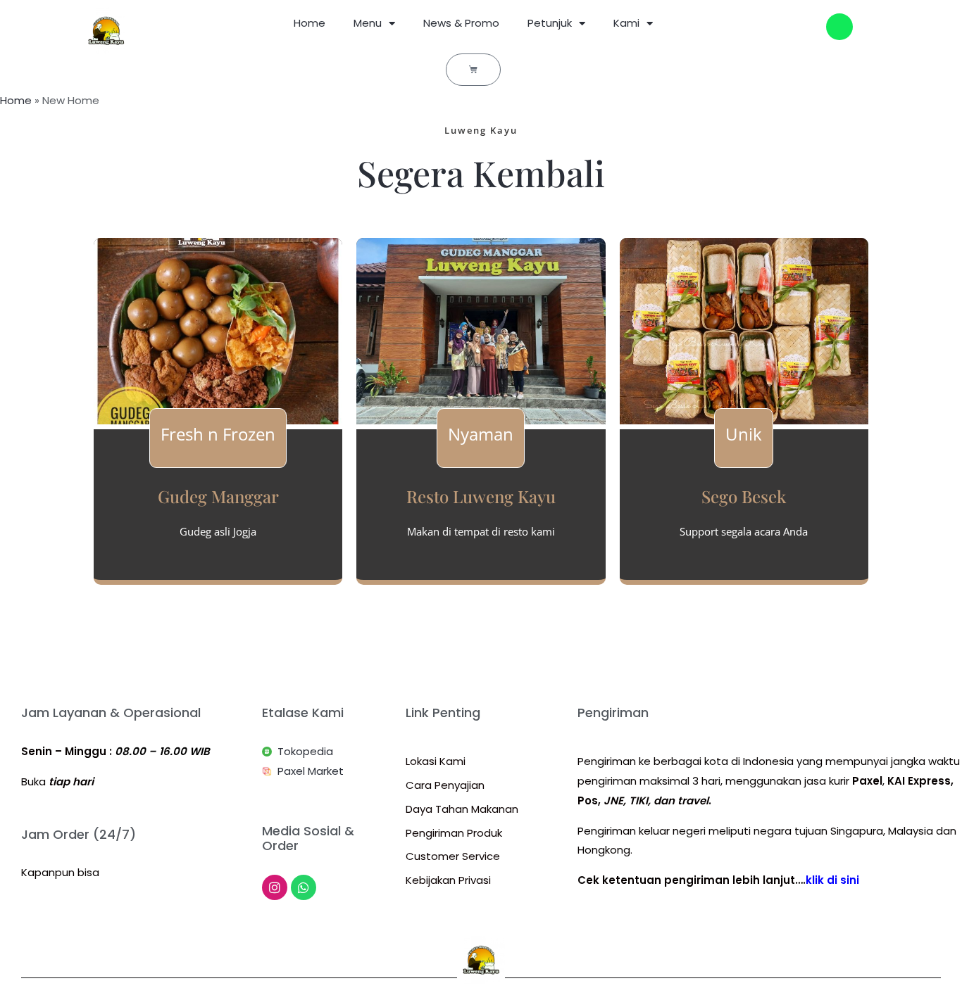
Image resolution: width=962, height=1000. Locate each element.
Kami (626, 22)
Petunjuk (549, 22)
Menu (368, 22)
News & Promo (461, 22)
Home (309, 22)
